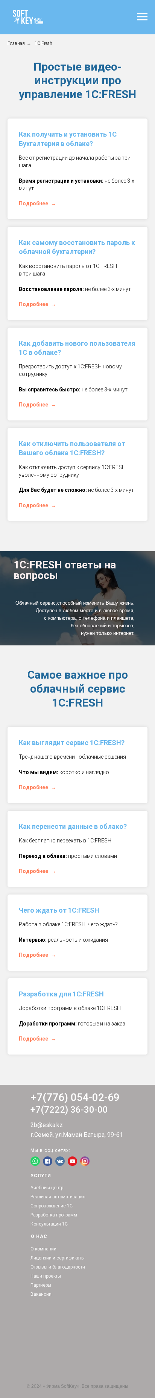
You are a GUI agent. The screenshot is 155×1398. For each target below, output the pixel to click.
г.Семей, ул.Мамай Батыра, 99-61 (76, 1134)
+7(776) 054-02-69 (75, 1097)
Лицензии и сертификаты (57, 1258)
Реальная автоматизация (57, 1196)
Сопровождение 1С (51, 1206)
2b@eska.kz (46, 1125)
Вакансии (41, 1294)
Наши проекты (45, 1276)
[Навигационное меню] (142, 17)
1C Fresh (43, 43)
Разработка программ (53, 1215)
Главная (16, 43)
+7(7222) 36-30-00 (69, 1109)
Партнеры (40, 1285)
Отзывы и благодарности (57, 1267)
